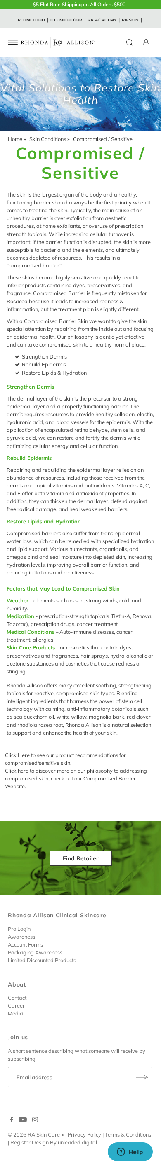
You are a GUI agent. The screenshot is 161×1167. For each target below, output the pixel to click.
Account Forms (25, 944)
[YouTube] (23, 1120)
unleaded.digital (77, 1142)
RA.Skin (130, 20)
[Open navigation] (13, 42)
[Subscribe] (142, 1077)
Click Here (17, 755)
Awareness (21, 936)
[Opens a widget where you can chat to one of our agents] (130, 1152)
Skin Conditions (47, 139)
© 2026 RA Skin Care (34, 1134)
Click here (16, 770)
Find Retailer (81, 858)
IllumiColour (66, 20)
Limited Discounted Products (42, 960)
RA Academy (102, 20)
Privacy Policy (84, 1134)
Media (15, 1013)
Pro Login (19, 929)
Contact (17, 997)
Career (16, 1005)
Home (15, 139)
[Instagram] (35, 1120)
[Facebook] (11, 1120)
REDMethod (31, 20)
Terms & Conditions (128, 1134)
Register (20, 1142)
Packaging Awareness (35, 952)
